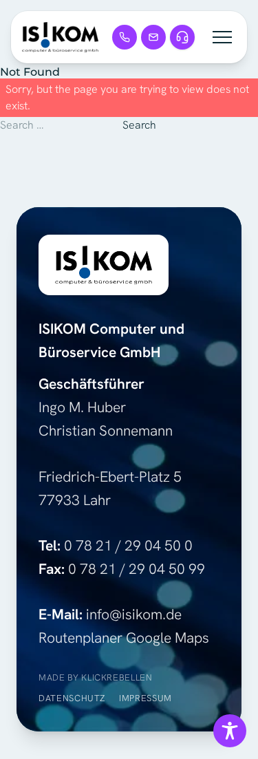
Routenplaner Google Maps (124, 637)
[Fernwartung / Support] (182, 37)
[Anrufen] (124, 37)
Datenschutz (72, 698)
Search (139, 125)
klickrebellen (116, 677)
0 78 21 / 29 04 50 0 (128, 545)
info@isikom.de (134, 614)
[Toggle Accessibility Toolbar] (230, 731)
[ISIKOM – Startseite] (60, 37)
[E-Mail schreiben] (153, 37)
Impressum (145, 698)
